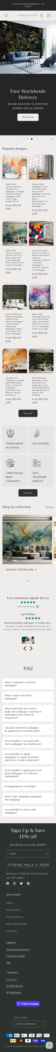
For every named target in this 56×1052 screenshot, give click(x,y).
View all (28, 413)
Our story (11, 979)
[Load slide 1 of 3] (24, 139)
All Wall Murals (14, 986)
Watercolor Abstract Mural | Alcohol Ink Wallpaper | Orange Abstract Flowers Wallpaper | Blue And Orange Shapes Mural (15, 193)
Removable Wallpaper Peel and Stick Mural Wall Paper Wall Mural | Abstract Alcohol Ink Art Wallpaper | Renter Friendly (41, 321)
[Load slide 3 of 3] (32, 139)
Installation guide (15, 956)
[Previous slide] (19, 138)
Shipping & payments (18, 949)
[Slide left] (21, 580)
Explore (28, 493)
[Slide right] (34, 580)
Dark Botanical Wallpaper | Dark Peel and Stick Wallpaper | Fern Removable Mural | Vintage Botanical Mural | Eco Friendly (41, 386)
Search (9, 903)
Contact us (11, 931)
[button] (6, 15)
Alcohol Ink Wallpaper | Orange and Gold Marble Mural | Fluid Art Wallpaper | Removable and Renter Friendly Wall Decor (15, 386)
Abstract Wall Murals (19, 569)
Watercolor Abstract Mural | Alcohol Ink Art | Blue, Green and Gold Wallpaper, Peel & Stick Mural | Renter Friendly (15, 257)
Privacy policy (13, 910)
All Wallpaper (13, 992)
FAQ (8, 962)
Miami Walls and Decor (23, 1046)
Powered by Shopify (41, 1046)
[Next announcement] (50, 5)
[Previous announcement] (5, 5)
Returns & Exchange (16, 924)
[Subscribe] (46, 853)
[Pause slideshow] (52, 138)
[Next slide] (37, 138)
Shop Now (28, 117)
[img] (28, 602)
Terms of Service (14, 917)
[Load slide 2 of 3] (28, 139)
